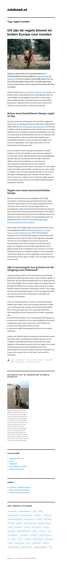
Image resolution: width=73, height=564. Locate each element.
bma (34, 511)
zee (50, 547)
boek (40, 511)
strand (10, 543)
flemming (47, 519)
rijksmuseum (38, 539)
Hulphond (13, 464)
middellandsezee (23, 531)
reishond (28, 539)
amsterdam (12, 511)
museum (42, 531)
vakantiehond (13, 547)
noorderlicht (13, 535)
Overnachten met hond (18, 466)
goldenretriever (30, 523)
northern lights (45, 535)
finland (39, 519)
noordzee (33, 535)
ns (9, 539)
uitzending (36, 543)
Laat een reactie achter (33, 362)
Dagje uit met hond (16, 458)
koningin (11, 531)
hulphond (18, 527)
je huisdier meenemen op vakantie (39, 92)
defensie (47, 515)
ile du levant (36, 527)
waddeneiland (26, 547)
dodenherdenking (15, 519)
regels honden (19, 362)
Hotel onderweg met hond (19, 490)
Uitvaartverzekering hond (19, 493)
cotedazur (38, 515)
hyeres (26, 527)
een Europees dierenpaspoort (33, 127)
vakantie (46, 543)
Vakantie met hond (37, 360)
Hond (29, 360)
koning (46, 527)
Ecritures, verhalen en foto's (20, 487)
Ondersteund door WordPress (26, 558)
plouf (14, 539)
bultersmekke (26, 515)
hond (10, 527)
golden (19, 523)
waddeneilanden (40, 547)
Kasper (12, 360)
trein (28, 543)
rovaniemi (49, 539)
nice (49, 531)
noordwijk (23, 535)
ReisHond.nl (11, 558)
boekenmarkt (13, 515)
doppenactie (29, 519)
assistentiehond (25, 511)
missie (34, 531)
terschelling (19, 543)
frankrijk (11, 523)
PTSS (20, 539)
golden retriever (45, 523)
